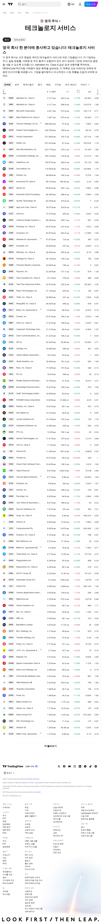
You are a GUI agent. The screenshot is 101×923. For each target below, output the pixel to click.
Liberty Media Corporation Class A (29, 355)
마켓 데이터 (30, 813)
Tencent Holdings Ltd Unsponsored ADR (28, 124)
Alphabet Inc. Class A (25, 104)
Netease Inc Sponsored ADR (28, 239)
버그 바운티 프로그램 (33, 908)
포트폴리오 (7, 871)
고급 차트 (85, 816)
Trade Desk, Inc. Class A (26, 554)
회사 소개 (29, 855)
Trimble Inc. (21, 458)
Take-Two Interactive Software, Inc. (29, 284)
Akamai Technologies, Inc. (27, 438)
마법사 (56, 847)
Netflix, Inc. (21, 143)
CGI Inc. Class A (23, 445)
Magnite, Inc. (21, 657)
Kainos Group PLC (24, 714)
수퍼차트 (6, 807)
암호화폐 (6, 824)
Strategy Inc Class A (25, 258)
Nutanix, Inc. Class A (25, 406)
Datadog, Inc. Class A (25, 226)
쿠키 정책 (29, 900)
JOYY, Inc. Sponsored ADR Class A (28, 650)
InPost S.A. (21, 522)
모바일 (5, 891)
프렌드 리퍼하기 (60, 813)
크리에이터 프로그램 (61, 816)
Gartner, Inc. (21, 490)
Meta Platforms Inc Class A (27, 117)
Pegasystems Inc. (24, 560)
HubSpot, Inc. (22, 483)
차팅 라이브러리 (87, 810)
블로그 (27, 860)
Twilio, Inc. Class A (24, 297)
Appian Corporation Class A (28, 663)
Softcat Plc (21, 586)
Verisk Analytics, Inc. (25, 361)
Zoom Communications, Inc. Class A (29, 335)
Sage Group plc (23, 470)
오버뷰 (27, 824)
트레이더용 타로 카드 (33, 880)
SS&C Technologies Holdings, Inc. (29, 393)
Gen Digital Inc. (22, 413)
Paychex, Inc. (22, 271)
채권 (4, 821)
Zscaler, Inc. (21, 316)
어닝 (4, 858)
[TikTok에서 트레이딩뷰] (90, 766)
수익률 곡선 (7, 874)
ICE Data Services (32, 779)
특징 (27, 807)
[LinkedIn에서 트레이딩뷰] (80, 766)
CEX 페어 (6, 827)
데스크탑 (6, 894)
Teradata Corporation (25, 689)
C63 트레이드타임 (32, 883)
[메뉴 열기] (3, 4)
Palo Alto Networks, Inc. (26, 149)
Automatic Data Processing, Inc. (29, 194)
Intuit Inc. (20, 213)
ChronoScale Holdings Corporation (29, 676)
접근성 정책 (30, 903)
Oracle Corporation (24, 136)
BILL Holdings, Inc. (24, 631)
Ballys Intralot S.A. (24, 702)
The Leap (29, 833)
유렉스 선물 (30, 844)
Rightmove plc (22, 599)
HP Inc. (19, 342)
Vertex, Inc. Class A (24, 708)
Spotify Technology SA (26, 201)
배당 (4, 860)
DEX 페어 (6, 830)
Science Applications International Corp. (29, 592)
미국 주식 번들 (31, 847)
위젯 (83, 807)
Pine (4, 833)
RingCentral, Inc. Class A (26, 567)
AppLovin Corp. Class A (26, 207)
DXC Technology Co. (25, 721)
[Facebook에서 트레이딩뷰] (64, 766)
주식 (4, 815)
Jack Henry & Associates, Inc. (29, 502)
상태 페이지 (30, 911)
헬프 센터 (29, 863)
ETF (4, 818)
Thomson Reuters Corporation (29, 265)
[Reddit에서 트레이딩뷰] (96, 766)
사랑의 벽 (57, 810)
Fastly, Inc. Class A (24, 644)
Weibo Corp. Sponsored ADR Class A (28, 734)
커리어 (27, 866)
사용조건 (28, 891)
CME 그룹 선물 (31, 841)
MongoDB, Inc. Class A (26, 303)
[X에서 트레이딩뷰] (59, 766)
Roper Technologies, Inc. (26, 291)
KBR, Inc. (20, 618)
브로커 (27, 827)
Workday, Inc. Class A (25, 252)
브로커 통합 (86, 830)
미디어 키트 (30, 869)
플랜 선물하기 (30, 816)
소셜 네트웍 (58, 807)
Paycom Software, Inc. (26, 509)
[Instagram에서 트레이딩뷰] (75, 766)
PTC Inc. (20, 432)
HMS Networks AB (24, 682)
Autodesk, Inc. (22, 246)
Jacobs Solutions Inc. (25, 419)
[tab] (7, 39)
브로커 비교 (30, 830)
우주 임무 (29, 858)
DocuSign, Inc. (22, 496)
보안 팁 (28, 906)
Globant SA (21, 727)
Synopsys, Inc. (22, 233)
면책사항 (28, 894)
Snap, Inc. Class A (24, 515)
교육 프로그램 (86, 836)
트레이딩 (56, 830)
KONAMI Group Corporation (28, 400)
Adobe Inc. (21, 188)
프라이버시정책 (31, 897)
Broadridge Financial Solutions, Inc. (29, 387)
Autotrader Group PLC (25, 580)
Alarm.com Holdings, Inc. (27, 669)
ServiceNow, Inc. (23, 169)
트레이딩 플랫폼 (87, 819)
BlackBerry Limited (24, 625)
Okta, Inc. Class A (24, 323)
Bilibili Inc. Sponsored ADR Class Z (28, 547)
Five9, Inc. (20, 695)
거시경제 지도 (8, 880)
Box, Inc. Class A (23, 612)
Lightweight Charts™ (89, 813)
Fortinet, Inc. (21, 175)
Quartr (38, 792)
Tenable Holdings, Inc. (25, 637)
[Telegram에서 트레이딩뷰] (85, 766)
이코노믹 (6, 855)
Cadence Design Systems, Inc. (29, 220)
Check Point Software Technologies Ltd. (29, 464)
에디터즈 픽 (58, 836)
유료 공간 (57, 852)
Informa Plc (21, 451)
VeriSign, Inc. (21, 348)
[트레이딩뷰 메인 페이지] (10, 4)
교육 (55, 833)
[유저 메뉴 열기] (80, 4)
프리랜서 (56, 849)
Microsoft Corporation (25, 111)
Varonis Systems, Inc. (25, 605)
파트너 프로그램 (87, 833)
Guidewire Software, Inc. (26, 425)
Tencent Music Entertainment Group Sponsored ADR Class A (28, 477)
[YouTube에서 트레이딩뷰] (69, 766)
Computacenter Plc (24, 528)
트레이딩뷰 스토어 (32, 877)
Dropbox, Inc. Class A (25, 535)
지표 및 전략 (58, 844)
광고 (83, 827)
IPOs (5, 863)
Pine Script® (8, 883)
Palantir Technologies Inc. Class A (29, 130)
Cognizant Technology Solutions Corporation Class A (29, 329)
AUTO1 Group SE (23, 573)
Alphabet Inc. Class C (25, 98)
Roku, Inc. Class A (24, 368)
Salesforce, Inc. (23, 162)
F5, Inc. (19, 374)
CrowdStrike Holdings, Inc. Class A (29, 156)
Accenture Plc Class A (25, 181)
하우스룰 (56, 819)
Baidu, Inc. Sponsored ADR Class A (28, 310)
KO (72, 4)
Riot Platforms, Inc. (24, 541)
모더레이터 (57, 822)
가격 (27, 810)
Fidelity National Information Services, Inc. (29, 380)
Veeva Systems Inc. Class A (28, 278)
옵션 (4, 877)
